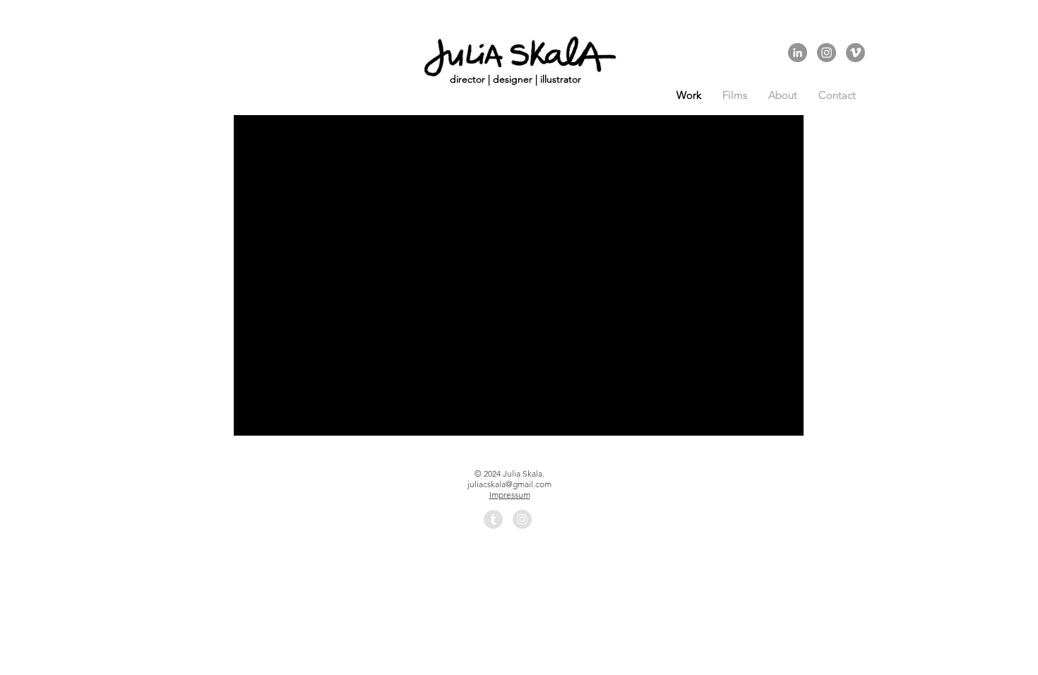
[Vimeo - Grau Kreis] (855, 52)
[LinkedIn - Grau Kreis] (797, 52)
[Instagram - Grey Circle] (522, 519)
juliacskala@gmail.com (509, 484)
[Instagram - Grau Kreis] (826, 52)
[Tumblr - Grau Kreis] (493, 519)
